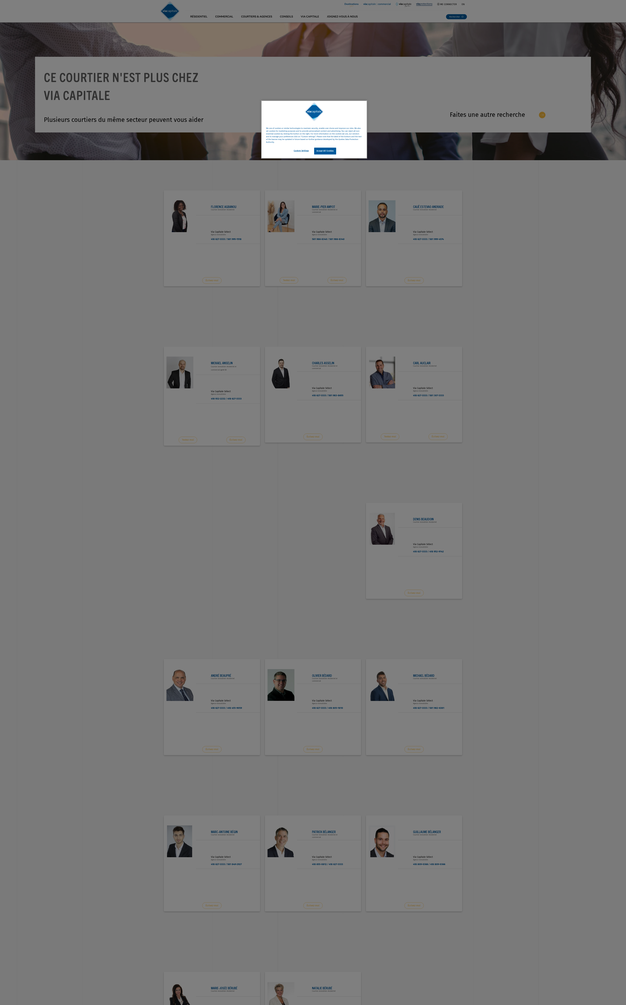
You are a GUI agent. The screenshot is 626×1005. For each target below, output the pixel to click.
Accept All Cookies (325, 151)
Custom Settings (301, 151)
